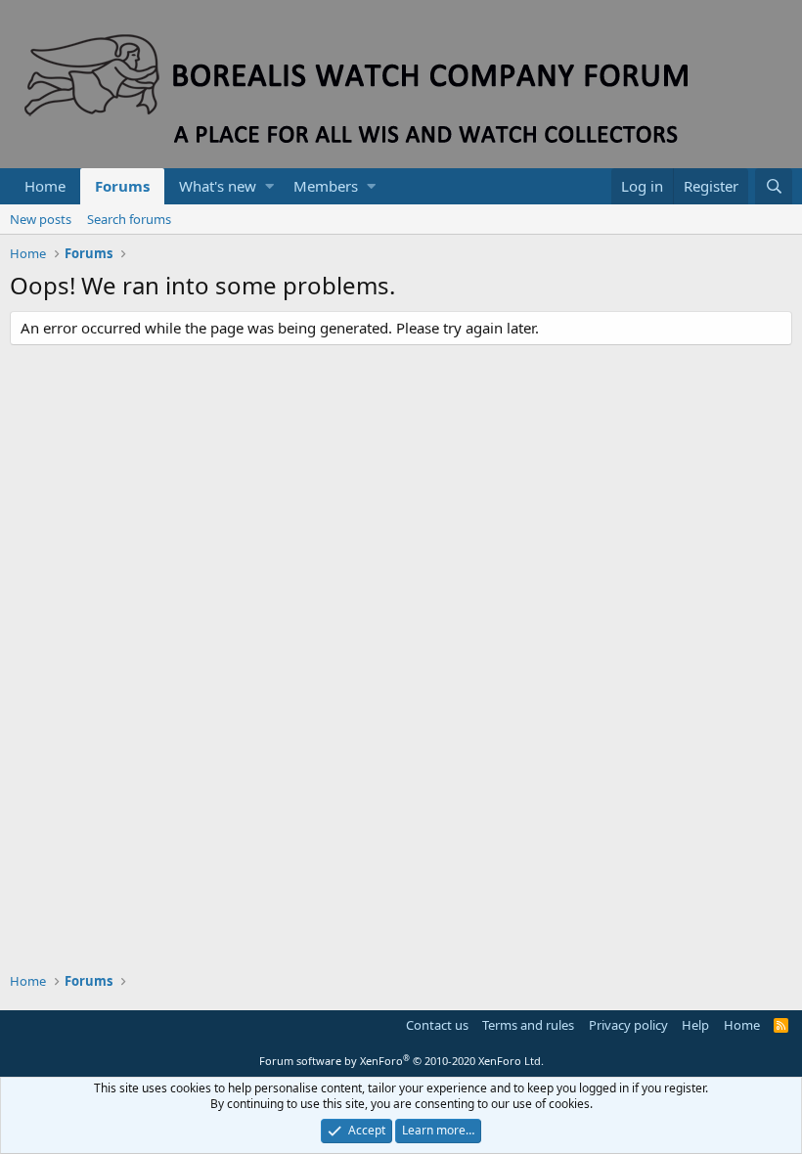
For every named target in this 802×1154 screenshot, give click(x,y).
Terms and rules (528, 1025)
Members (325, 186)
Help (695, 1025)
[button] (269, 186)
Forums (122, 186)
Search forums (129, 219)
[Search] (773, 186)
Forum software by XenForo (401, 1060)
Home (45, 186)
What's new (217, 186)
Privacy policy (628, 1025)
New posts (40, 219)
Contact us (437, 1025)
